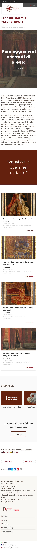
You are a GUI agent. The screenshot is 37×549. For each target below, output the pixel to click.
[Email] (21, 469)
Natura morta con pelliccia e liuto (18, 219)
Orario (4, 520)
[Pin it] (18, 469)
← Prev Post (7, 461)
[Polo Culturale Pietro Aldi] (12, 8)
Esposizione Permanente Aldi (12, 225)
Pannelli (22, 27)
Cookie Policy (7, 531)
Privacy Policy (7, 528)
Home (4, 516)
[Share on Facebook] (9, 469)
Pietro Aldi (7, 221)
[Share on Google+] (15, 469)
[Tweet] (12, 469)
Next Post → (29, 461)
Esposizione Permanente (11, 27)
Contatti (5, 524)
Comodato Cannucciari (12, 407)
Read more (29, 231)
